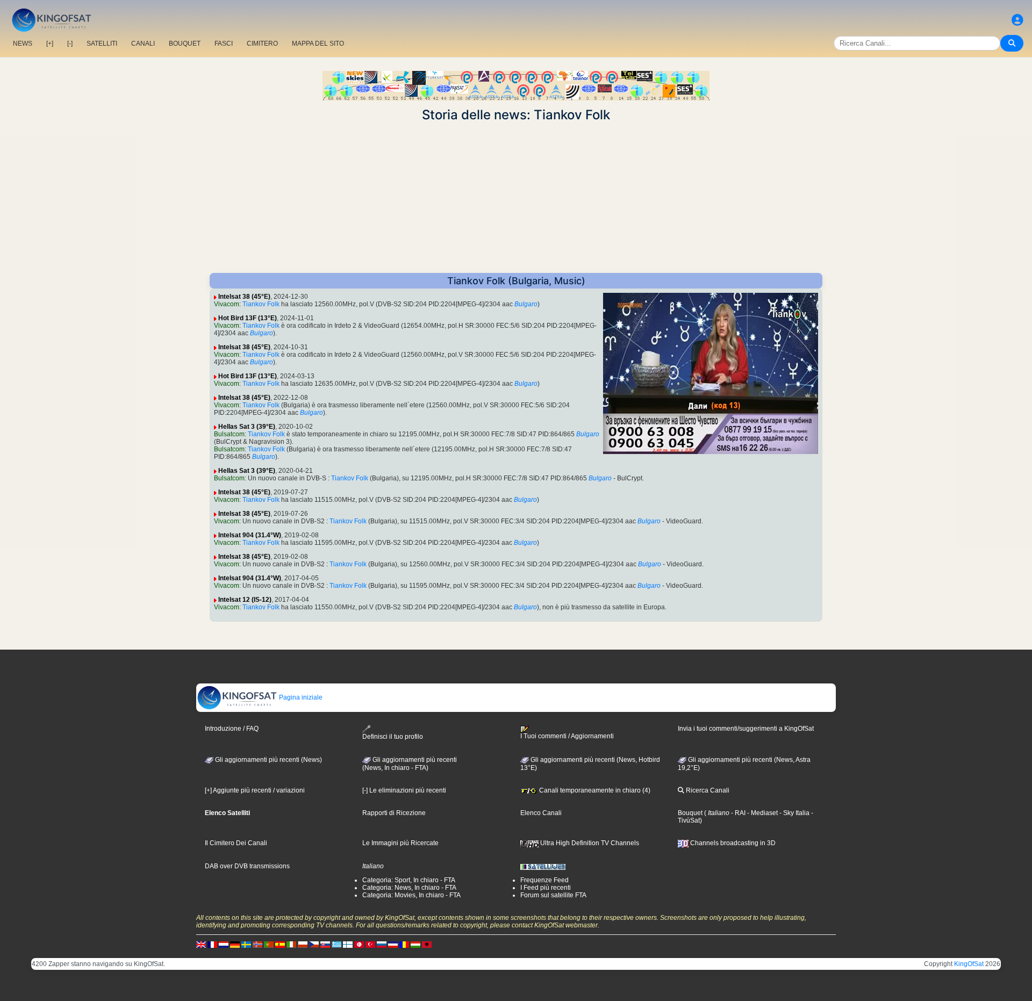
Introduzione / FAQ (232, 728)
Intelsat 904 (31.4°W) (249, 535)
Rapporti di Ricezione (394, 813)
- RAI (737, 813)
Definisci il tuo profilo (392, 736)
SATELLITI (102, 43)
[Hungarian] (415, 944)
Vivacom (226, 304)
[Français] (212, 944)
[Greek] (336, 944)
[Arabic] (359, 944)
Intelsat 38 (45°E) (244, 296)
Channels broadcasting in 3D (732, 843)
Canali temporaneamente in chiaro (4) (594, 790)
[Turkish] (370, 944)
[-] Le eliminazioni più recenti (404, 790)
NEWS (22, 43)
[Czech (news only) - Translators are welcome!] (314, 944)
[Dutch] (223, 944)
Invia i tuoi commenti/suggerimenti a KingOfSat (746, 728)
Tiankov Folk (261, 304)
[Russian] (381, 944)
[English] (201, 944)
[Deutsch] (235, 944)
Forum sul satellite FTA (553, 895)
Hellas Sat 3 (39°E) (246, 426)
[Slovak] (325, 944)
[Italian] (291, 944)
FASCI (223, 43)
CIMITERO (262, 43)
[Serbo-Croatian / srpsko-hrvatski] (393, 944)
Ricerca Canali (706, 790)
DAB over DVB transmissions (247, 866)
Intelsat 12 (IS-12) (244, 599)
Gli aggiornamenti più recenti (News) (267, 760)
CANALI (143, 43)
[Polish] (302, 944)
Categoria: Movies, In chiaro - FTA (411, 895)
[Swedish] (246, 944)
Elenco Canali (541, 813)
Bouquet (690, 813)
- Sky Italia (793, 813)
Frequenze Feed (544, 880)
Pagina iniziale (299, 697)
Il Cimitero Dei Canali (236, 843)
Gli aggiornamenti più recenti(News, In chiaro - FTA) (409, 764)
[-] (70, 43)
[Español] (280, 944)
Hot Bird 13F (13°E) (247, 318)
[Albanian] (427, 944)
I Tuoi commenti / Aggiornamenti (567, 736)
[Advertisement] (516, 198)
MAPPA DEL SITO (318, 43)
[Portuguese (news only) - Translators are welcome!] (269, 944)
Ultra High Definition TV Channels (589, 843)
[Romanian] (404, 944)
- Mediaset (762, 813)
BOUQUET (184, 43)
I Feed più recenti (545, 887)
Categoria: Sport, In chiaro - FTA (408, 880)
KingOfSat (969, 964)
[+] (49, 43)
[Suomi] (348, 944)
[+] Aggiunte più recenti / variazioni (255, 790)
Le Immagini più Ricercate (400, 843)
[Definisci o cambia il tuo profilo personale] (1017, 20)
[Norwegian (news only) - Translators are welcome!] (257, 944)
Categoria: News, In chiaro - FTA (409, 887)
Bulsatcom (229, 434)
